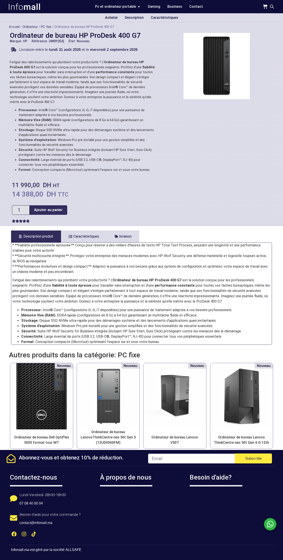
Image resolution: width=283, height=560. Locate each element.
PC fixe (46, 27)
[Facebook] (14, 534)
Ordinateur (30, 27)
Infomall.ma (20, 550)
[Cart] (265, 6)
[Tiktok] (34, 534)
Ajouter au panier (48, 210)
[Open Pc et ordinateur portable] (139, 6)
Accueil (14, 27)
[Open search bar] (272, 7)
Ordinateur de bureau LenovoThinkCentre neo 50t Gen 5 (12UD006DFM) (108, 437)
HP (25, 41)
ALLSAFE (73, 550)
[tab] (36, 236)
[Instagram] (24, 534)
